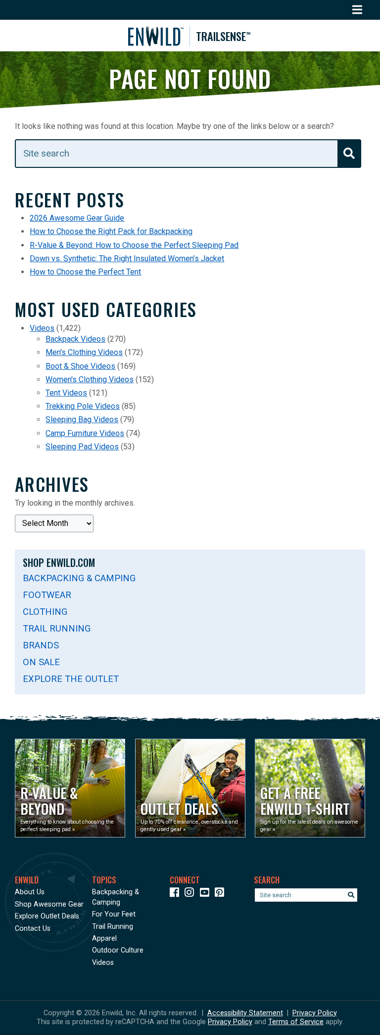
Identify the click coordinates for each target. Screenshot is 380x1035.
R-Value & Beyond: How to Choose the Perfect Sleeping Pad (134, 245)
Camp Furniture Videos (85, 433)
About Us (30, 892)
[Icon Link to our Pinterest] (221, 894)
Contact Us (32, 928)
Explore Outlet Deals (47, 916)
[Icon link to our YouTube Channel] (206, 894)
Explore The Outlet (71, 679)
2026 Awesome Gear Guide (77, 218)
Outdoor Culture (117, 950)
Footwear (47, 595)
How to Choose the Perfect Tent (85, 272)
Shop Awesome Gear (49, 904)
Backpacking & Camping (79, 578)
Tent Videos (66, 393)
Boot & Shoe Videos (80, 366)
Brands (41, 645)
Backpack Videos (75, 339)
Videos (42, 328)
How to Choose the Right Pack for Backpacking (111, 231)
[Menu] (357, 10)
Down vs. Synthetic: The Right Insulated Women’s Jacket (127, 258)
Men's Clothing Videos (84, 352)
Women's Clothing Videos (90, 379)
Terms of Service (296, 1022)
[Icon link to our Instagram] (191, 894)
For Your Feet (114, 914)
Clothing (45, 611)
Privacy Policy (314, 1013)
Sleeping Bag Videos (82, 419)
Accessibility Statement (245, 1013)
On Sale (41, 662)
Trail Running (57, 628)
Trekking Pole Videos (83, 406)
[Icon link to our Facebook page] (176, 894)
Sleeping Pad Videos (82, 446)
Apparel (104, 938)
